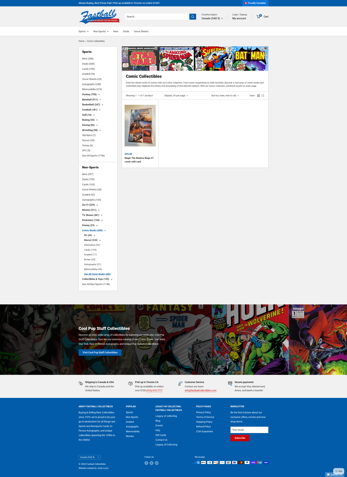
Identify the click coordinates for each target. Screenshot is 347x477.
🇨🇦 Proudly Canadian (255, 3)
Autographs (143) (91, 199)
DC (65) (88, 235)
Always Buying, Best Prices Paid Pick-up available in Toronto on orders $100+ (119, 3)
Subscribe (239, 437)
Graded (130, 421)
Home (81, 41)
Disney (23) (88, 225)
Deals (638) (88, 63)
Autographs (132, 426)
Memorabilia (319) (92, 89)
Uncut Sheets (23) (92, 79)
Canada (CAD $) (87, 457)
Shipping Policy (204, 421)
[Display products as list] (263, 95)
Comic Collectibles (96, 41)
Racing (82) (88, 125)
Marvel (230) (91, 240)
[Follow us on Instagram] (157, 463)
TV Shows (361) (91, 215)
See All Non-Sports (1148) (96, 284)
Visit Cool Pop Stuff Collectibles (100, 352)
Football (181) (90, 109)
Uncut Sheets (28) (92, 189)
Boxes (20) (89, 259)
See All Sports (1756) (93, 155)
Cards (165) (88, 184)
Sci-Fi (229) (88, 204)
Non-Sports (99, 31)
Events (159, 425)
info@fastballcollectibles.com (200, 390)
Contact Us (161, 439)
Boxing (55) (88, 119)
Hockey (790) (89, 94)
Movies (130, 436)
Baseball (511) (90, 99)
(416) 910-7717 (154, 390)
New (115, 31)
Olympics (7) (89, 135)
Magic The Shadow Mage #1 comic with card (139, 160)
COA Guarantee (204, 431)
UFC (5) (86, 150)
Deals (126, 31)
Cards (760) (88, 68)
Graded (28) (88, 73)
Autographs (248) (91, 84)
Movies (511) (89, 209)
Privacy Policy (203, 412)
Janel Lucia (102, 468)
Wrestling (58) (90, 130)
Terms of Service (205, 417)
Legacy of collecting (166, 416)
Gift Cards (160, 435)
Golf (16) (87, 114)
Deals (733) (88, 179)
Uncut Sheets (141, 31)
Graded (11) (90, 254)
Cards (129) (90, 249)
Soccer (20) (88, 140)
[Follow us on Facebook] (146, 463)
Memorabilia (132, 431)
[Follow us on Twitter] (151, 463)
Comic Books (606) (92, 230)
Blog (157, 420)
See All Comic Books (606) (97, 274)
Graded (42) (88, 194)
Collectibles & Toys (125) (96, 279)
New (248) (87, 58)
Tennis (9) (87, 145)
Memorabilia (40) (93, 269)
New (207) (87, 174)
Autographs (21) (92, 264)
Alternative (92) (92, 245)
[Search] (192, 17)
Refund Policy (203, 426)
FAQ (157, 430)
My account (239, 18)
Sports (82, 31)
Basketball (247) (91, 104)
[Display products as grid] (258, 95)
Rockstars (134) (91, 220)
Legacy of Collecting (166, 444)
